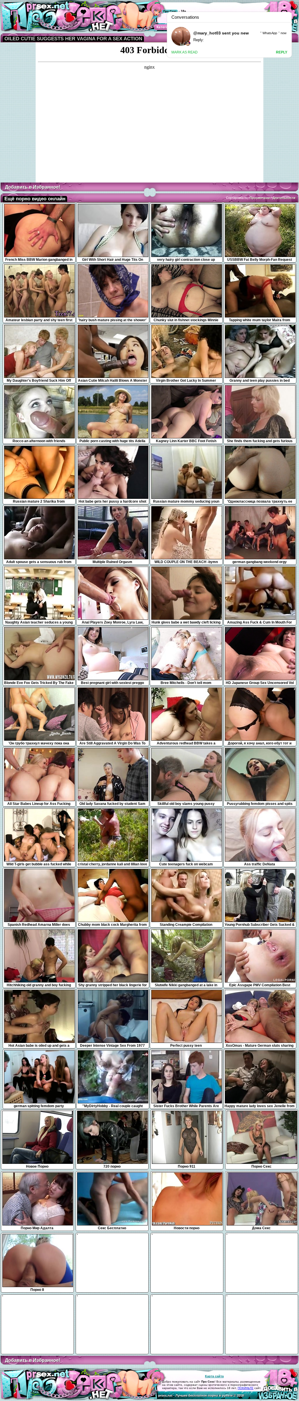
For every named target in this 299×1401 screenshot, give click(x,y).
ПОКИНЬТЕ (245, 1388)
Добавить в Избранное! (32, 187)
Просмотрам (260, 197)
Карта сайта (214, 1376)
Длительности (283, 197)
